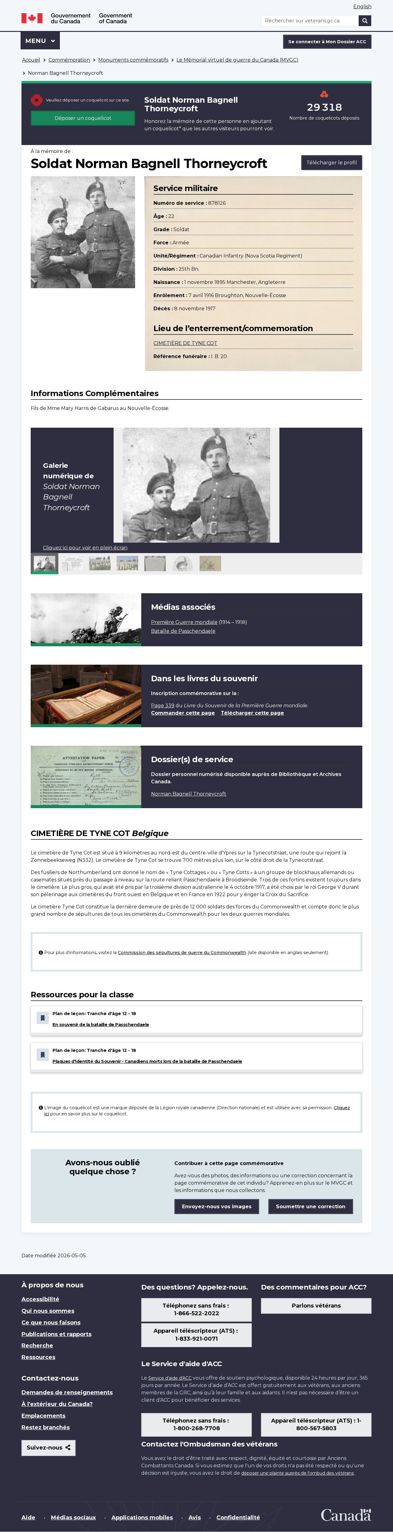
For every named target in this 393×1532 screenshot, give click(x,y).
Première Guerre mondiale (184, 622)
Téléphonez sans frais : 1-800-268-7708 (196, 1424)
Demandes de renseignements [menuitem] (67, 1392)
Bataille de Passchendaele (183, 631)
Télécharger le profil (331, 163)
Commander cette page (183, 713)
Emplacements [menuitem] (43, 1415)
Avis (195, 1517)
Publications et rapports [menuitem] (56, 1334)
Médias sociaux (73, 1517)
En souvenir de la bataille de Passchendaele (101, 1024)
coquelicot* (167, 129)
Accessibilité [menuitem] (40, 1299)
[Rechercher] (365, 20)
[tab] (44, 563)
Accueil (31, 60)
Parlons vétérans (316, 1305)
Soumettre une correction (310, 1206)
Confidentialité (238, 1517)
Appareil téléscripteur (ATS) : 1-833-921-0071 (196, 1335)
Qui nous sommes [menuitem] (47, 1311)
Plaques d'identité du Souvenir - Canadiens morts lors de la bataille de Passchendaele (147, 1061)
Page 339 (162, 706)
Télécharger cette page (252, 713)
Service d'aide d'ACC (170, 1378)
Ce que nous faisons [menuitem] (50, 1322)
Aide (28, 1517)
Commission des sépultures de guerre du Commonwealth (182, 952)
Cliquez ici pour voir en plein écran (85, 548)
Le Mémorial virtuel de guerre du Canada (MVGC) (237, 60)
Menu (42, 40)
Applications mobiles (142, 1517)
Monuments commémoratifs (133, 60)
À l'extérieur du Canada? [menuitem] (57, 1404)
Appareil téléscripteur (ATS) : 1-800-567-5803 (316, 1424)
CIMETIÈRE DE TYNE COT (185, 343)
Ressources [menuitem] (38, 1357)
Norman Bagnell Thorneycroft (188, 794)
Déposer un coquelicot (83, 118)
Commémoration (69, 60)
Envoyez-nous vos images (216, 1206)
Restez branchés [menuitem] (45, 1427)
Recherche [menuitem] (37, 1345)
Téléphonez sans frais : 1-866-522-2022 (196, 1309)
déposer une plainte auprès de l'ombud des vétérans (297, 1473)
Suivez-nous (51, 1450)
